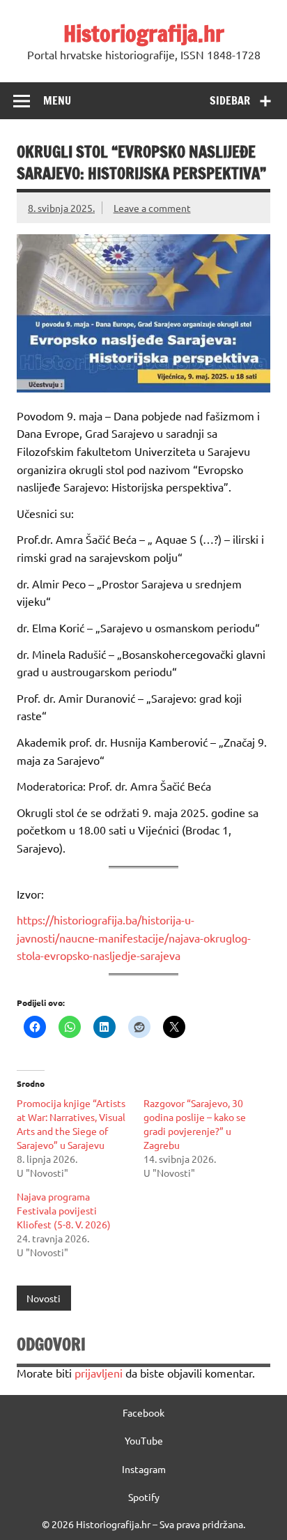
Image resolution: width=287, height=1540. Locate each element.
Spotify (144, 1497)
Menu (57, 100)
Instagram (144, 1469)
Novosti (43, 1298)
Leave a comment (152, 207)
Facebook (143, 1412)
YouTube (144, 1440)
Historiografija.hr (143, 33)
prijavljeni (99, 1373)
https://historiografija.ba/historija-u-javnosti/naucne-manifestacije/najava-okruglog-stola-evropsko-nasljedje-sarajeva (134, 937)
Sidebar (230, 100)
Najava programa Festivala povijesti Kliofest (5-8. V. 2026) (64, 1210)
